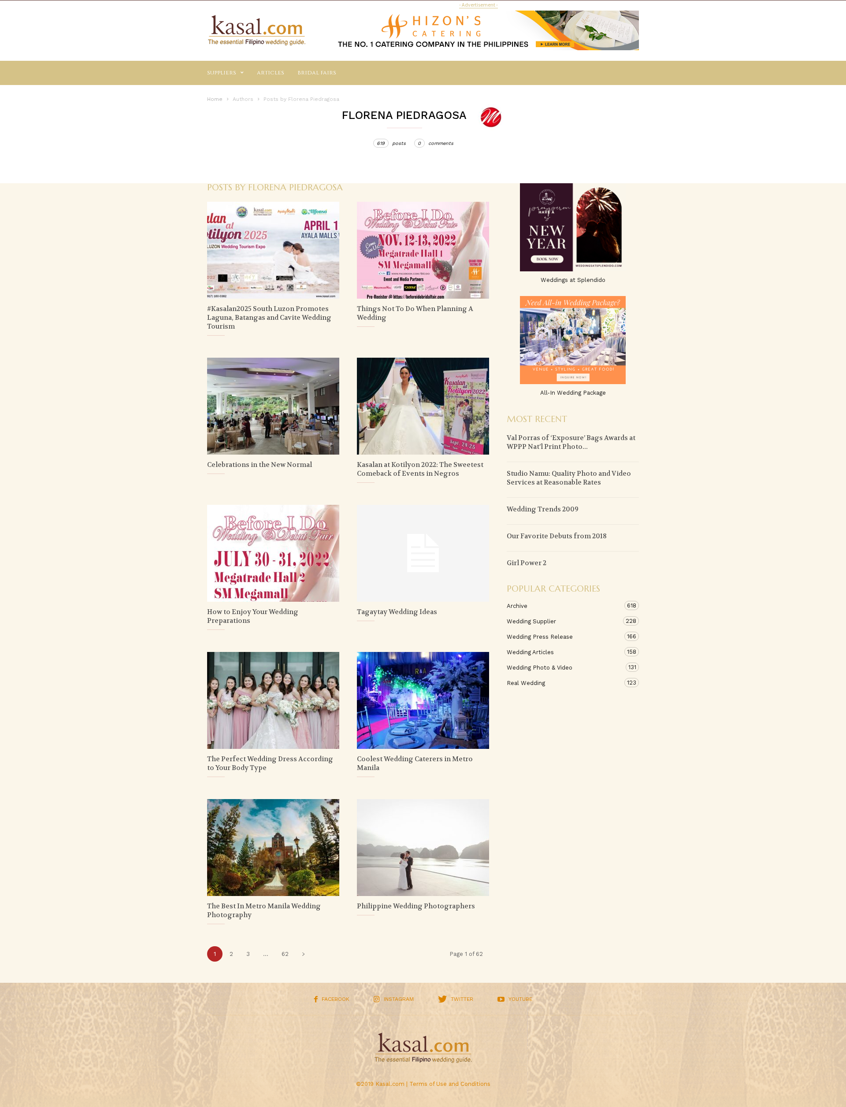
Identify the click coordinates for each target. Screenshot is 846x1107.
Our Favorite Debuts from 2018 (557, 536)
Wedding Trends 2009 (543, 509)
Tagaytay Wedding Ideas (397, 611)
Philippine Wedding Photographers (416, 906)
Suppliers (221, 73)
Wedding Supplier (564, 621)
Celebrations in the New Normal (259, 464)
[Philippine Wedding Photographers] (423, 847)
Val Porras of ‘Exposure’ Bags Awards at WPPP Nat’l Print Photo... (571, 442)
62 (285, 954)
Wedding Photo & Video (564, 667)
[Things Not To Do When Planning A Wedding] (423, 250)
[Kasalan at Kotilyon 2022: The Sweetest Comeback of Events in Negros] (423, 406)
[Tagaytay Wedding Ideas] (423, 553)
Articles (270, 73)
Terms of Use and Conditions (449, 1084)
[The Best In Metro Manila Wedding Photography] (273, 847)
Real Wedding (564, 682)
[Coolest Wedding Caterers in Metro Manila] (423, 700)
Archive (564, 605)
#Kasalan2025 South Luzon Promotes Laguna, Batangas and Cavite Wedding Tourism (269, 317)
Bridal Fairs (316, 73)
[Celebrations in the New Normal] (273, 406)
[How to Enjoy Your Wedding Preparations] (273, 553)
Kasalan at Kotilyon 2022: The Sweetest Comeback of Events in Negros (420, 469)
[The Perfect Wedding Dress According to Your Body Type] (273, 700)
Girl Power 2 (526, 563)
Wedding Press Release (564, 636)
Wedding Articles (564, 651)
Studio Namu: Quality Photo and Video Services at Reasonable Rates (569, 478)
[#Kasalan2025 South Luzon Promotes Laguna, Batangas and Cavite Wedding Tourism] (273, 250)
